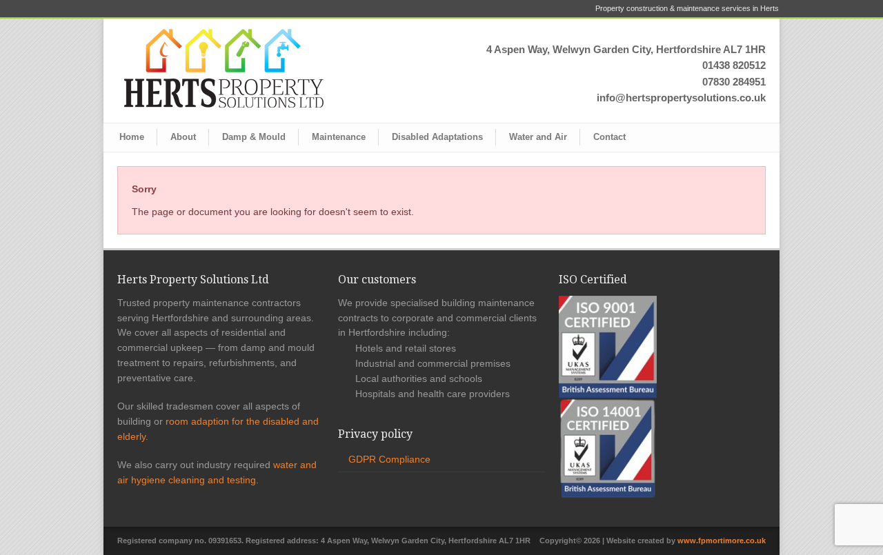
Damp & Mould (254, 137)
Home (131, 137)
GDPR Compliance (389, 459)
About (183, 137)
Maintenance (339, 137)
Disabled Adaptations (437, 137)
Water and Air (538, 137)
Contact (609, 137)
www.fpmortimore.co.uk (721, 540)
